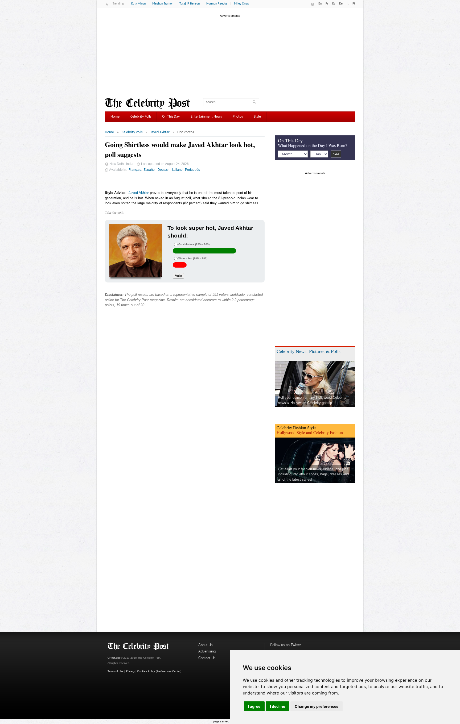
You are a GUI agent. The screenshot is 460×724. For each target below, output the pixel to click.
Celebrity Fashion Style (296, 427)
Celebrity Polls (140, 117)
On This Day (171, 117)
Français (135, 169)
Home (115, 117)
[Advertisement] (230, 55)
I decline (277, 706)
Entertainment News (206, 117)
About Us (205, 645)
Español (149, 169)
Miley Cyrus (241, 3)
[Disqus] (185, 392)
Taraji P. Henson (189, 3)
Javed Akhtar (160, 132)
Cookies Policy (146, 671)
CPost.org (114, 657)
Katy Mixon (138, 3)
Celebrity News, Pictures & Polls (308, 351)
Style (257, 117)
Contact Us (207, 658)
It (347, 3)
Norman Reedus (216, 3)
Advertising (207, 651)
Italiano (177, 169)
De (341, 3)
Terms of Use (116, 671)
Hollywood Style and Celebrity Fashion (310, 432)
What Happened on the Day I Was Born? (312, 145)
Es (333, 3)
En (320, 3)
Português (192, 169)
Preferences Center (168, 671)
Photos (238, 117)
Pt (353, 3)
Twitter (296, 645)
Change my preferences (316, 706)
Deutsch (164, 169)
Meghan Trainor (162, 3)
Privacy (130, 671)
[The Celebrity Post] (147, 103)
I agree (254, 706)
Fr (327, 3)
